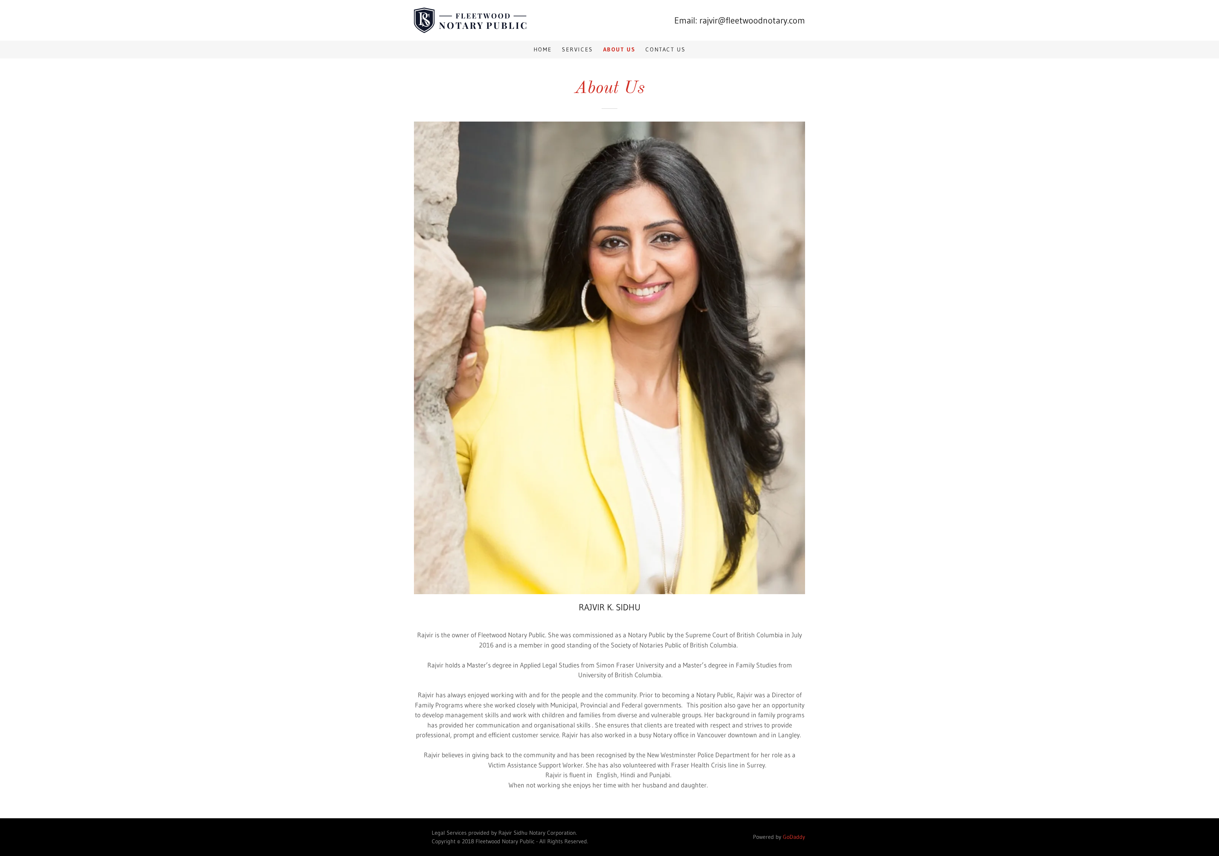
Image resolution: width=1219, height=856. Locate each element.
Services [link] (577, 49)
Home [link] (543, 49)
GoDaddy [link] (794, 836)
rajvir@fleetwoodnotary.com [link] (752, 20)
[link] (470, 20)
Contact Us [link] (665, 49)
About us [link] (619, 49)
